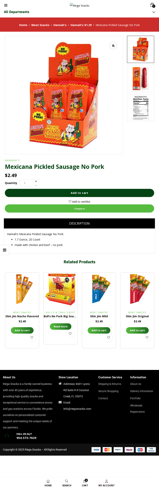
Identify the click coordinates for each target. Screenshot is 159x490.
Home (23, 25)
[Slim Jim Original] (137, 289)
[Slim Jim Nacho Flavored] (22, 289)
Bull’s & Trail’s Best (60, 312)
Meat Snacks (40, 25)
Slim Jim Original (137, 316)
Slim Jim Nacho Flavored (22, 316)
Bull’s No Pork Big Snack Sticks (65, 316)
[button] (152, 5)
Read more (60, 326)
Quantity (11, 183)
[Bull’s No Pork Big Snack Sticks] (60, 289)
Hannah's (60, 25)
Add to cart (79, 193)
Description (79, 223)
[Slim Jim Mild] (99, 289)
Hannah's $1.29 (81, 25)
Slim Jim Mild (99, 316)
